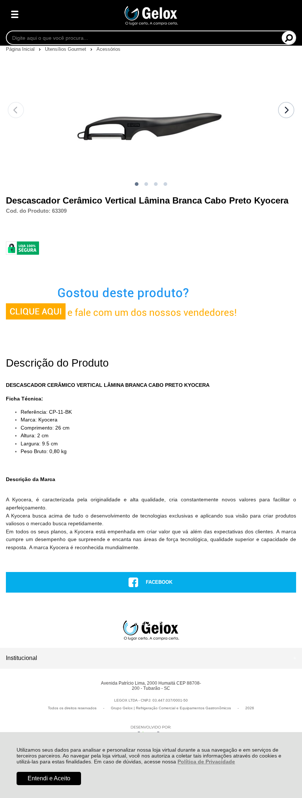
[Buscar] (288, 37)
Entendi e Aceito (49, 778)
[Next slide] (286, 110)
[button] (136, 184)
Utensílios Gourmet (66, 49)
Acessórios (108, 49)
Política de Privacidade (206, 762)
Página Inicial (21, 49)
